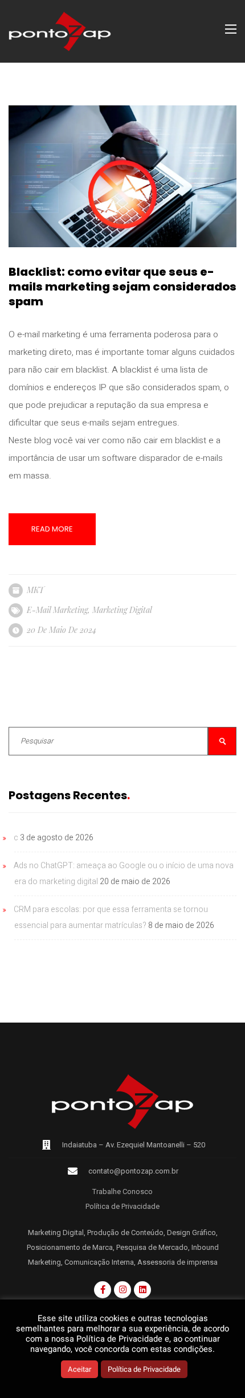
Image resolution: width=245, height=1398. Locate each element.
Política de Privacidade (122, 1206)
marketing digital (122, 609)
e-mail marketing (57, 609)
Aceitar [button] (79, 1369)
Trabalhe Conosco (122, 1191)
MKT (35, 589)
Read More (52, 529)
